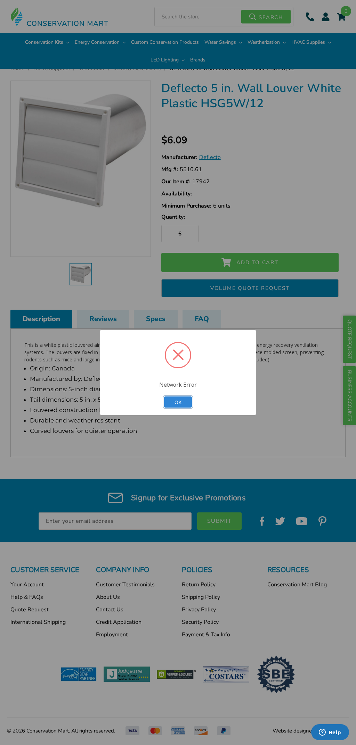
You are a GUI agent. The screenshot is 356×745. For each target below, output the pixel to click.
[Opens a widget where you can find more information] (330, 733)
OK (178, 402)
